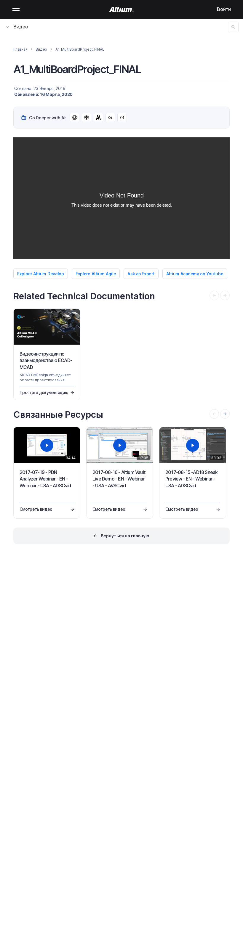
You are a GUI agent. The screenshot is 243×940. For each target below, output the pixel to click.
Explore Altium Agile (96, 273)
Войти (224, 9)
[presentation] (225, 414)
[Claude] (98, 117)
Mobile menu (16, 9)
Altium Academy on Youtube (194, 273)
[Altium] (121, 9)
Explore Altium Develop (40, 273)
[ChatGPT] (74, 117)
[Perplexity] (86, 117)
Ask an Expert (140, 273)
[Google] (110, 117)
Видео (20, 27)
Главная (20, 49)
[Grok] (122, 117)
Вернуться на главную (125, 535)
